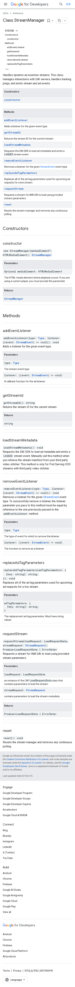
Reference (18, 13)
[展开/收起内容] (17, 31)
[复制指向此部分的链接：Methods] (23, 316)
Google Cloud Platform (15, 951)
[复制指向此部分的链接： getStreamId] (27, 396)
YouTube (8, 858)
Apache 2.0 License (32, 762)
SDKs (5, 13)
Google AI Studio (12, 889)
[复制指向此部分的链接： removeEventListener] (42, 482)
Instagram (8, 841)
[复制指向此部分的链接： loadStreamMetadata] (41, 440)
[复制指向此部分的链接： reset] (15, 731)
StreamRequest (35, 645)
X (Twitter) (9, 852)
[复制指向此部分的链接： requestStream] (31, 634)
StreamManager (42, 255)
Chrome (7, 878)
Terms (6, 970)
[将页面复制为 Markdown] (59, 21)
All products (9, 956)
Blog (5, 830)
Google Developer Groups (17, 798)
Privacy (17, 970)
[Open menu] (5, 4)
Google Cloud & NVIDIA (15, 815)
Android (7, 873)
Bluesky (7, 835)
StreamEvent (47, 166)
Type (41, 338)
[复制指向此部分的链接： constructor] (26, 244)
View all (7, 912)
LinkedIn (7, 847)
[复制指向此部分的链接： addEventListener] (35, 331)
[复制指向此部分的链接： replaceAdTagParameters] (48, 563)
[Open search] (61, 4)
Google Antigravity (13, 895)
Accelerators (10, 809)
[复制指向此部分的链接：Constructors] (31, 229)
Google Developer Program (17, 793)
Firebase (7, 884)
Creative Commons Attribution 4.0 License (27, 759)
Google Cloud (10, 901)
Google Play (9, 906)
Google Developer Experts (17, 804)
